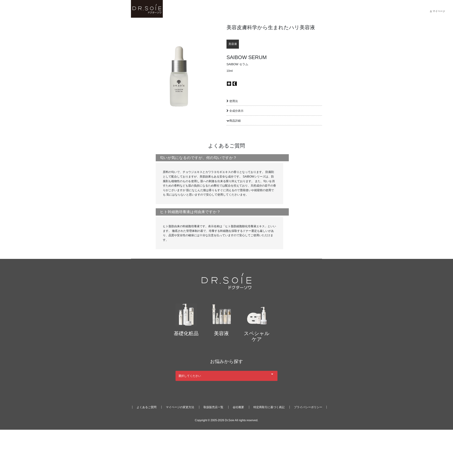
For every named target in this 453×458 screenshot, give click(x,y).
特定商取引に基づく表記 (269, 407)
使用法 (233, 101)
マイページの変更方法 (180, 407)
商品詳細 (235, 120)
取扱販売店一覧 (213, 407)
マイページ (438, 11)
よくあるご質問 (146, 407)
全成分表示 (236, 110)
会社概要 (238, 407)
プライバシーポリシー (308, 407)
